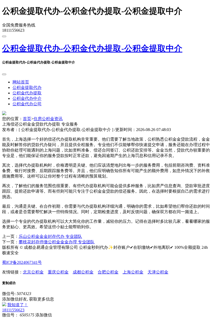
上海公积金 (133, 272)
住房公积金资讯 (48, 118)
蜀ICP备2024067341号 (22, 262)
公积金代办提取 (27, 93)
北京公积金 (33, 272)
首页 (27, 118)
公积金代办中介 (27, 98)
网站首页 (20, 82)
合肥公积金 (108, 272)
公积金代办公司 (27, 104)
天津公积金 (158, 272)
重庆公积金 (58, 272)
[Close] (4, 74)
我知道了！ (17, 305)
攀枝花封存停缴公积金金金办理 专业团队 (57, 242)
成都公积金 (83, 272)
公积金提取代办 (27, 87)
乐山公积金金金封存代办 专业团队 (50, 236)
